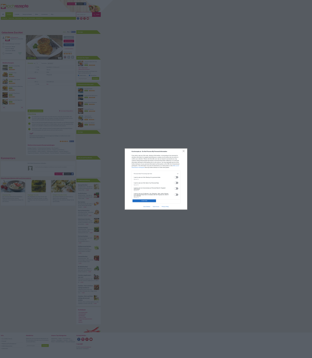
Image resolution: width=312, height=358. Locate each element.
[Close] (184, 151)
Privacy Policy (165, 206)
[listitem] (156, 174)
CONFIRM (144, 200)
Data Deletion (146, 206)
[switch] (176, 177)
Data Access (156, 206)
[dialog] (156, 179)
